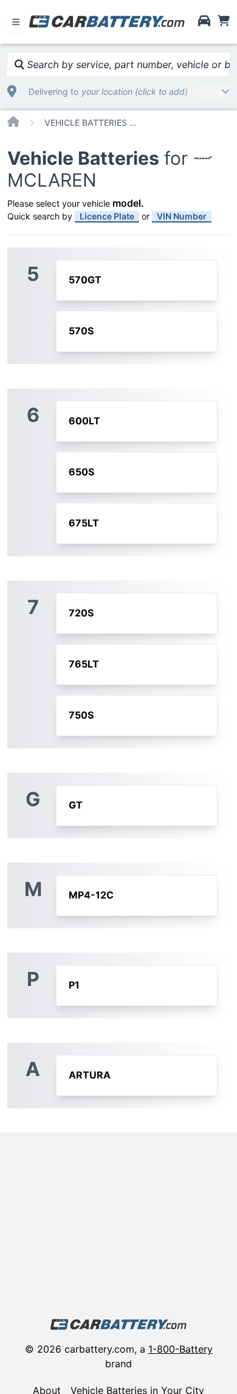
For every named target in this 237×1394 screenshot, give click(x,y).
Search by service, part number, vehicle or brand (127, 64)
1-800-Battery (180, 1349)
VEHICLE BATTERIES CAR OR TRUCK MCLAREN (93, 122)
